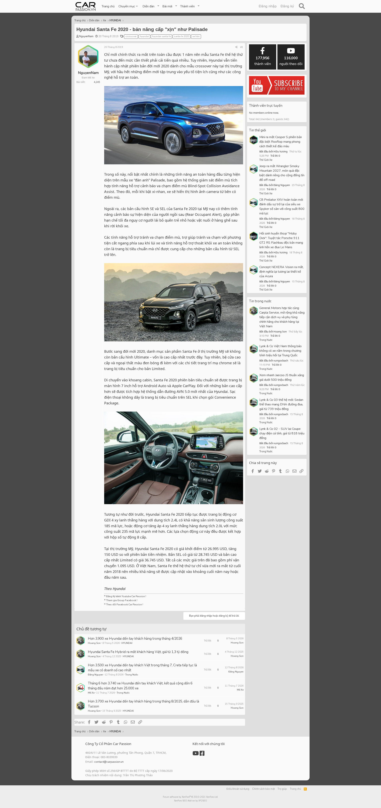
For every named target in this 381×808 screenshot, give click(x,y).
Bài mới (167, 6)
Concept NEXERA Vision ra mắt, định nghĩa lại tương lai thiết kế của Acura (281, 271)
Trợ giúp (282, 789)
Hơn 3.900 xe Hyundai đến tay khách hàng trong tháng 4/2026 (135, 638)
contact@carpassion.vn (109, 762)
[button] (128, 6)
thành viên (262, 61)
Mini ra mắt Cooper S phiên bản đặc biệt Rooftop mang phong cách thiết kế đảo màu (280, 141)
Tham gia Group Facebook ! (121, 600)
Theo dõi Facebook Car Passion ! (124, 604)
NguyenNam (86, 36)
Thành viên (187, 6)
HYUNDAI (126, 643)
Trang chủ (108, 6)
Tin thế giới (257, 130)
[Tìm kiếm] (302, 6)
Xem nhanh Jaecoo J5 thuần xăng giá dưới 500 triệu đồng (281, 377)
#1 (241, 47)
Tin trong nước (260, 301)
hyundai (144, 36)
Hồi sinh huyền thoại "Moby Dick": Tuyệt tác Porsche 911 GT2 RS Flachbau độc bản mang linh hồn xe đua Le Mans (281, 240)
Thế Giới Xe (265, 160)
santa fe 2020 (181, 36)
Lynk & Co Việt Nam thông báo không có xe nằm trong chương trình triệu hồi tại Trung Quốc (280, 350)
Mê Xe (91, 692)
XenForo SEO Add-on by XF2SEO (190, 800)
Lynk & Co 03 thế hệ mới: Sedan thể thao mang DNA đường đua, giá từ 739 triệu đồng (281, 404)
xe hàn (196, 36)
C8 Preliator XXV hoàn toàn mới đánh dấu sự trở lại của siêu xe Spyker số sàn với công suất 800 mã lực (281, 207)
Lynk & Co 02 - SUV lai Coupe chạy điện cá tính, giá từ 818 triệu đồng (281, 433)
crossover (131, 36)
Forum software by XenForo (190, 796)
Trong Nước (131, 674)
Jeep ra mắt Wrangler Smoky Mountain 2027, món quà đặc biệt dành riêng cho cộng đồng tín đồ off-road (281, 173)
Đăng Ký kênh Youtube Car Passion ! (126, 596)
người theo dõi (290, 61)
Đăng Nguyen (95, 674)
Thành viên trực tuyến (265, 105)
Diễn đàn (148, 6)
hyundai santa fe (161, 36)
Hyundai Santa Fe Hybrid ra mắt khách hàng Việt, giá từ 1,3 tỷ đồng (138, 652)
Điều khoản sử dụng (237, 789)
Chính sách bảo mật (263, 789)
